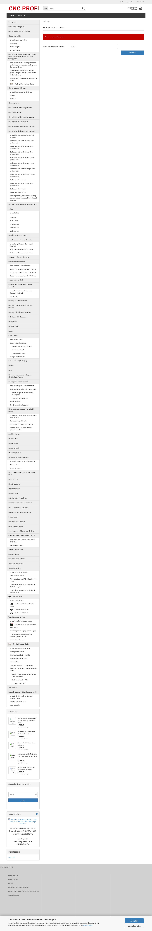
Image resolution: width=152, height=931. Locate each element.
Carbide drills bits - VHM (20, 680)
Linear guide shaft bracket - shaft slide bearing (21, 410)
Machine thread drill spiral (18, 658)
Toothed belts (17, 596)
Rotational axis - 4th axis (16, 521)
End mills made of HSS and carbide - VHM (22, 692)
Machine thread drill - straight (20, 655)
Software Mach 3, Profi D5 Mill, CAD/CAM (22, 536)
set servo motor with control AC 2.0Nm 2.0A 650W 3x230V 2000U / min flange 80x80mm (23, 831)
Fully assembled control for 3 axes (21, 249)
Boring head (12, 22)
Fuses (10, 331)
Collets (10, 209)
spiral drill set (14, 662)
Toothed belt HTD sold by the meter (22, 605)
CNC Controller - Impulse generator (20, 108)
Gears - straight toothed (18, 343)
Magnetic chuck (13, 448)
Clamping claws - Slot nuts (17, 88)
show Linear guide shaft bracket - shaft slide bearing (23, 416)
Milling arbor (14, 43)
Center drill (13, 296)
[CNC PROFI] (24, 8)
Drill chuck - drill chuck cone (17, 317)
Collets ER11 (14, 221)
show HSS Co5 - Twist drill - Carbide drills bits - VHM (24, 675)
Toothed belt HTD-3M (21, 609)
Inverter (11, 365)
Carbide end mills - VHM (18, 702)
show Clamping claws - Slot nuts (21, 92)
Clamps (12, 95)
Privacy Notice (88, 925)
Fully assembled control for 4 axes (21, 253)
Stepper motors (13, 554)
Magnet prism (13, 443)
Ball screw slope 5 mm (17, 189)
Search (11, 15)
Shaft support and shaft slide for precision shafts (21, 429)
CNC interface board (15, 112)
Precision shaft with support (19, 405)
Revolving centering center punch (19, 512)
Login (23, 800)
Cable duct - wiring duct (16, 27)
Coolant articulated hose (16, 262)
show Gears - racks (16, 340)
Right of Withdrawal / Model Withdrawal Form (23, 891)
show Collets (14, 213)
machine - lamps (14, 434)
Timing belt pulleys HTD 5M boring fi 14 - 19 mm (23, 580)
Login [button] (130, 2)
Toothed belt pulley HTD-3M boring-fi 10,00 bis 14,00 (22, 586)
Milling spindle (13, 479)
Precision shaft (15, 401)
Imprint (10, 883)
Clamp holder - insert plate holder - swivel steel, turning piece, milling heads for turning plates (22, 56)
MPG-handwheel (14, 489)
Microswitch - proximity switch (18, 457)
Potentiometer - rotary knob (17, 498)
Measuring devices (14, 453)
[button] (121, 2)
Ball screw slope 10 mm (18, 192)
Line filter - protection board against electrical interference (20, 376)
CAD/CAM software (16, 545)
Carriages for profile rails (20, 398)
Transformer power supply (17, 617)
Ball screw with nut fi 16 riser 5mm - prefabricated (22, 147)
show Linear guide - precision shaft (22, 386)
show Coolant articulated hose (20, 266)
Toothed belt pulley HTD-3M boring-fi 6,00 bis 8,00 (22, 591)
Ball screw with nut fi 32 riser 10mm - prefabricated (22, 175)
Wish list (141, 2)
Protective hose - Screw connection (20, 503)
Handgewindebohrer (17, 652)
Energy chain (12, 321)
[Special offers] (37, 814)
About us (21, 15)
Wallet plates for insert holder (24, 84)
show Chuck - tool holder (18, 40)
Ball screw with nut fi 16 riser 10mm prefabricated (22, 142)
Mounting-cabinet (14, 484)
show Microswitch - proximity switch (22, 461)
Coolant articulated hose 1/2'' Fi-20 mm (23, 272)
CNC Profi (11, 857)
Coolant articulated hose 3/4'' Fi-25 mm (23, 276)
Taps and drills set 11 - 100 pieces (21, 665)
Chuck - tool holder (14, 36)
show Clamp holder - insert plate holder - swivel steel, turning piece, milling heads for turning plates (23, 65)
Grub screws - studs (17, 575)
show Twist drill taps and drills (20, 648)
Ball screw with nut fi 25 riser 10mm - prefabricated (22, 164)
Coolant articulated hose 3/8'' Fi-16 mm (23, 269)
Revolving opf (12, 517)
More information (134, 926)
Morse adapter (15, 47)
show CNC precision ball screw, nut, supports (22, 136)
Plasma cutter (13, 493)
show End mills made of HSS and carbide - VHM (21, 697)
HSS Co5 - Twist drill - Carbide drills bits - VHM (23, 670)
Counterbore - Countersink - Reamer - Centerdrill (20, 286)
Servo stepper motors (15, 526)
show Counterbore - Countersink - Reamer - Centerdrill (21, 292)
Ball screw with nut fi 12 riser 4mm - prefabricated (22, 184)
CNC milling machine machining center (21, 117)
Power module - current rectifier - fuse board (23, 626)
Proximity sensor (15, 468)
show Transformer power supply (21, 621)
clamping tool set (14, 103)
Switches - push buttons (16, 559)
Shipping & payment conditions (18, 887)
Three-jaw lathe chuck (15, 563)
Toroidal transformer (17, 640)
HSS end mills (15, 705)
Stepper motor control (15, 549)
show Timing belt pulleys (18, 572)
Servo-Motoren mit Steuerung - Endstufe (21, 531)
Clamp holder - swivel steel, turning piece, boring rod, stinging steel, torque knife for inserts (23, 73)
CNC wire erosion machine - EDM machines (23, 204)
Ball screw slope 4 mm (17, 180)
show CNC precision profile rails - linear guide (23, 394)
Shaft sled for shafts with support (21, 424)
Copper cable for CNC (15, 280)
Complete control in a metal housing (20, 240)
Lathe (10, 370)
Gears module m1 (18, 350)
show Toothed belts (16, 600)
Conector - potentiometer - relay (18, 257)
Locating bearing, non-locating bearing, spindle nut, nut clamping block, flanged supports (23, 198)
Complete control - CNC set (17, 235)
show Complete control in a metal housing (21, 245)
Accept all (134, 921)
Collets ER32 (14, 231)
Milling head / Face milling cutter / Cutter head (23, 79)
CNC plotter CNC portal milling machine (21, 126)
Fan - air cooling (13, 326)
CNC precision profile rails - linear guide (23, 389)
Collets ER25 (14, 228)
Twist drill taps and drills (21, 644)
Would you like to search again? (53, 46)
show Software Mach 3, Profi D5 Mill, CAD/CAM (22, 541)
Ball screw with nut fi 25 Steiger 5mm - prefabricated (23, 170)
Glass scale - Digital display (17, 361)
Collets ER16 (14, 224)
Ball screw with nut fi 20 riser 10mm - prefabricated (22, 159)
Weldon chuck (15, 50)
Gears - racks (12, 336)
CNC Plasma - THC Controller (18, 122)
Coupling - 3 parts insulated (17, 301)
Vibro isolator (12, 687)
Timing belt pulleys (14, 568)
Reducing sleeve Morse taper (18, 507)
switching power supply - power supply (23, 631)
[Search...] (83, 8)
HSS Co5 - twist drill (18, 683)
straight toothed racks (17, 357)
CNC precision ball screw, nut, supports (21, 131)
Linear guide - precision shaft (18, 382)
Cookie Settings (13, 895)
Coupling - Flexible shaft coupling (19, 312)
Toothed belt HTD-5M (21, 613)
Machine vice (12, 439)
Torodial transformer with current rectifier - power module (21, 635)
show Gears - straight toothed (22, 346)
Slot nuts (13, 99)
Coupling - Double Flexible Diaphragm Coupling (20, 306)
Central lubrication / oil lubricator (19, 31)
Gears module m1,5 (18, 353)
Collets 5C (13, 217)
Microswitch (14, 465)
